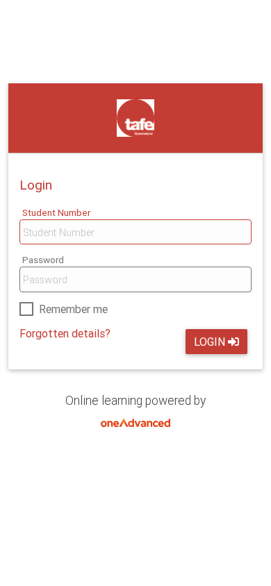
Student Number (56, 212)
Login (209, 342)
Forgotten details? (64, 333)
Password (43, 259)
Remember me (73, 309)
